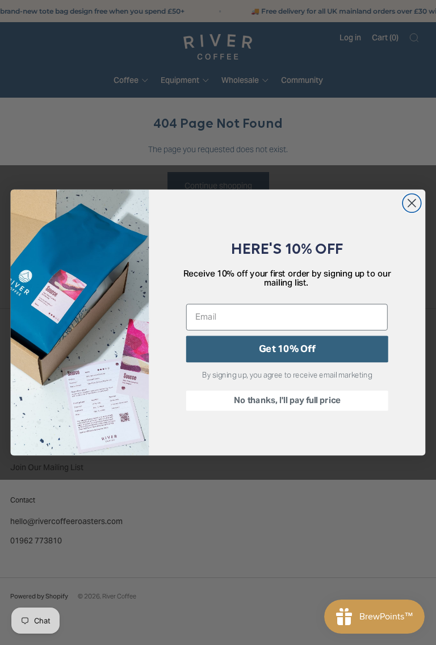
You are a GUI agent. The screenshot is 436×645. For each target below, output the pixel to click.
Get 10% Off (287, 348)
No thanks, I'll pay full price (287, 400)
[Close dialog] (412, 203)
